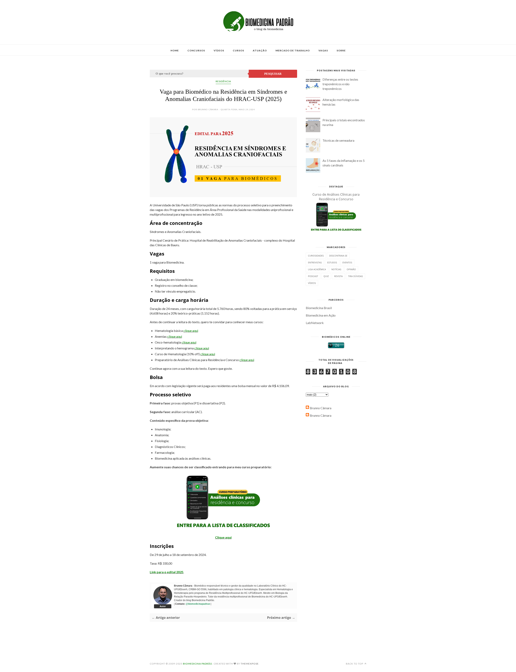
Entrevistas (315, 262)
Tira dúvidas (355, 276)
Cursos (238, 50)
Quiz (326, 276)
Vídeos (219, 50)
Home (175, 50)
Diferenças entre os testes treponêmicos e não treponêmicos (340, 83)
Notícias (336, 269)
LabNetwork (315, 323)
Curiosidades (316, 255)
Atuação (260, 50)
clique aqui (190, 330)
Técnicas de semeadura (338, 140)
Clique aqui (223, 537)
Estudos (332, 262)
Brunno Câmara (320, 408)
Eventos (347, 262)
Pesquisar (273, 73)
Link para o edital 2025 (167, 572)
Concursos (196, 50)
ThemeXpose (250, 663)
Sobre (341, 50)
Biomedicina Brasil (319, 308)
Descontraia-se (338, 255)
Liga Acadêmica (317, 269)
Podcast (313, 276)
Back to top (355, 663)
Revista (338, 276)
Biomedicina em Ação (321, 315)
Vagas (323, 50)
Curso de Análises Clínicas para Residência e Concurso (336, 196)
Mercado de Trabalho (293, 50)
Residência (223, 81)
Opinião (351, 269)
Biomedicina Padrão (197, 663)
